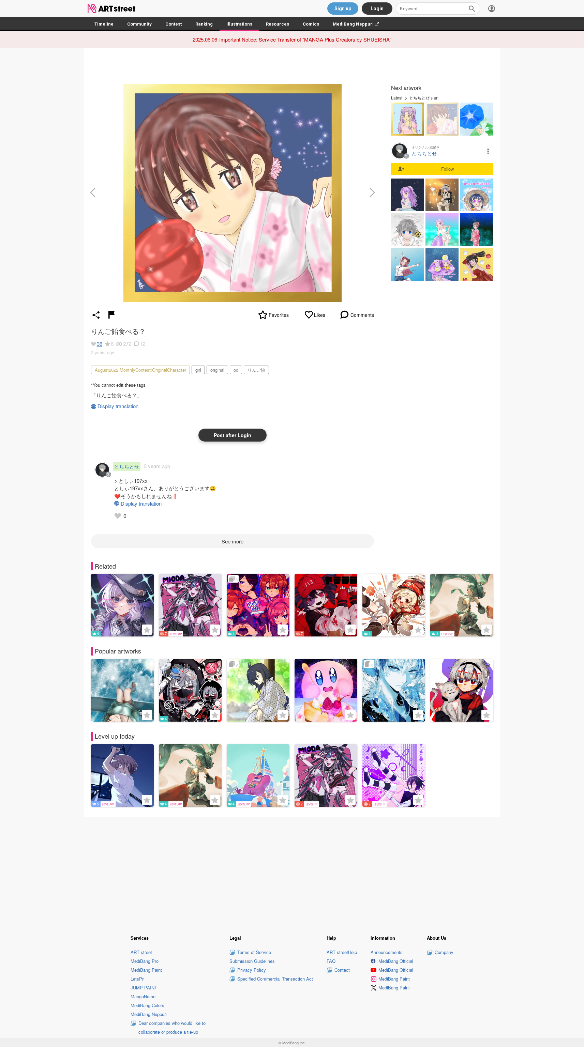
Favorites (279, 314)
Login (377, 8)
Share (96, 315)
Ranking (204, 24)
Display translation (118, 406)
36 (99, 343)
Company (444, 952)
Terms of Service (254, 952)
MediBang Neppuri (359, 24)
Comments (362, 314)
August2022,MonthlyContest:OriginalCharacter (140, 370)
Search (471, 8)
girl (198, 370)
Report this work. (111, 315)
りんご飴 (256, 370)
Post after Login (232, 435)
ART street (141, 952)
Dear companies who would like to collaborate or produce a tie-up (172, 1027)
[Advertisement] (292, 871)
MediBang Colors (147, 1005)
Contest (173, 24)
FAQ (331, 961)
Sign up (342, 8)
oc (236, 370)
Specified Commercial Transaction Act (275, 978)
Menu (488, 151)
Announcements (387, 952)
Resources (277, 24)
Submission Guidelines (252, 961)
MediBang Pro (145, 961)
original (217, 370)
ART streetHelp (342, 952)
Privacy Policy (251, 970)
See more (232, 541)
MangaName (143, 996)
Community (139, 24)
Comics (311, 24)
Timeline (104, 24)
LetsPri (138, 978)
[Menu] (491, 8)
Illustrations (239, 24)
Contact (342, 970)
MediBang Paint (146, 970)
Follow (447, 169)
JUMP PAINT (144, 987)
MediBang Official (395, 961)
